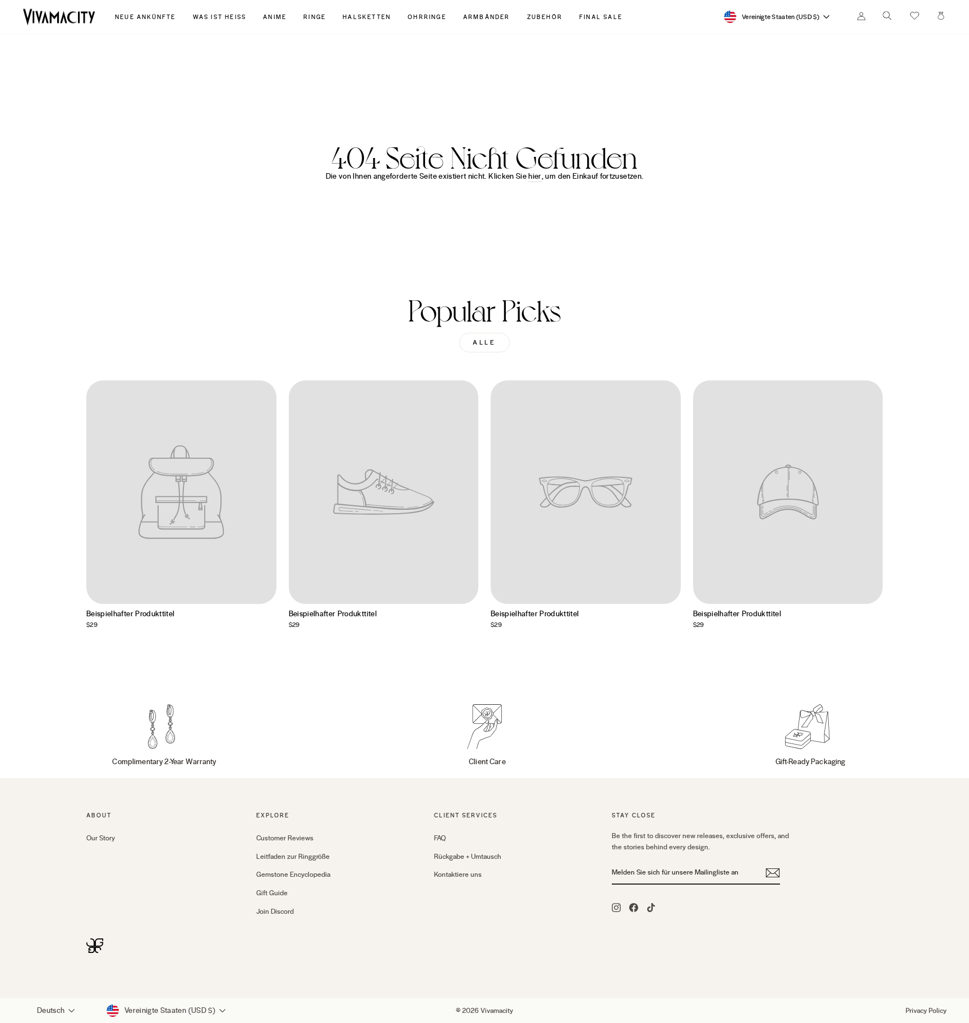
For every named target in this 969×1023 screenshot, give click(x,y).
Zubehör (544, 17)
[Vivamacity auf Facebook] (633, 907)
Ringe (314, 17)
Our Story (100, 838)
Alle (484, 342)
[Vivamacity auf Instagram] (616, 907)
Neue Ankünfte (145, 17)
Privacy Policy (926, 1011)
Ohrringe (427, 17)
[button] (914, 16)
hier (534, 176)
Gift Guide (272, 893)
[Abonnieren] (772, 873)
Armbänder (486, 17)
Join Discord (275, 911)
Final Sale (600, 17)
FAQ (440, 838)
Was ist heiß (220, 17)
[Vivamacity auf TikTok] (651, 907)
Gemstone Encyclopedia (293, 874)
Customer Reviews (284, 838)
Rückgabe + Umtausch (467, 857)
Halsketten (367, 17)
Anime (275, 17)
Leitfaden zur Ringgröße (293, 857)
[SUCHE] (887, 18)
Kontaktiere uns (458, 874)
